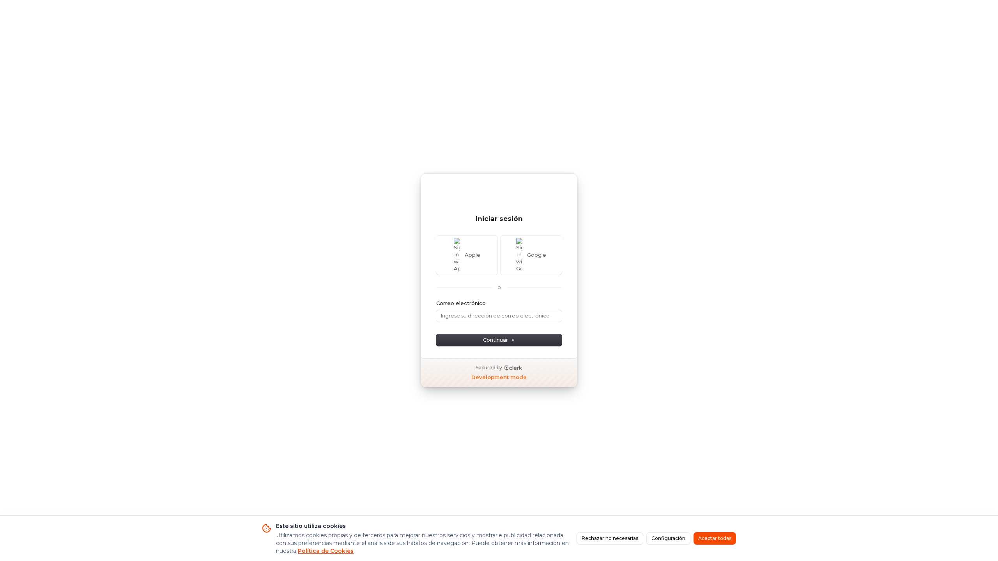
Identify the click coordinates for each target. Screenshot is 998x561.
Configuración (668, 538)
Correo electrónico (461, 303)
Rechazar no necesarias (610, 538)
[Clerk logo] (513, 367)
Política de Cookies (326, 550)
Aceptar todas (714, 538)
